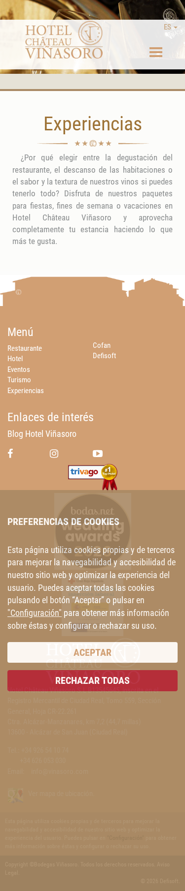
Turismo (19, 379)
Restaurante (24, 348)
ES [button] (168, 27)
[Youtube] (98, 453)
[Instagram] (54, 453)
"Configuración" (34, 613)
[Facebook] (10, 453)
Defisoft (104, 355)
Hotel (15, 358)
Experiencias (25, 390)
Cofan (102, 345)
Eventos (18, 369)
